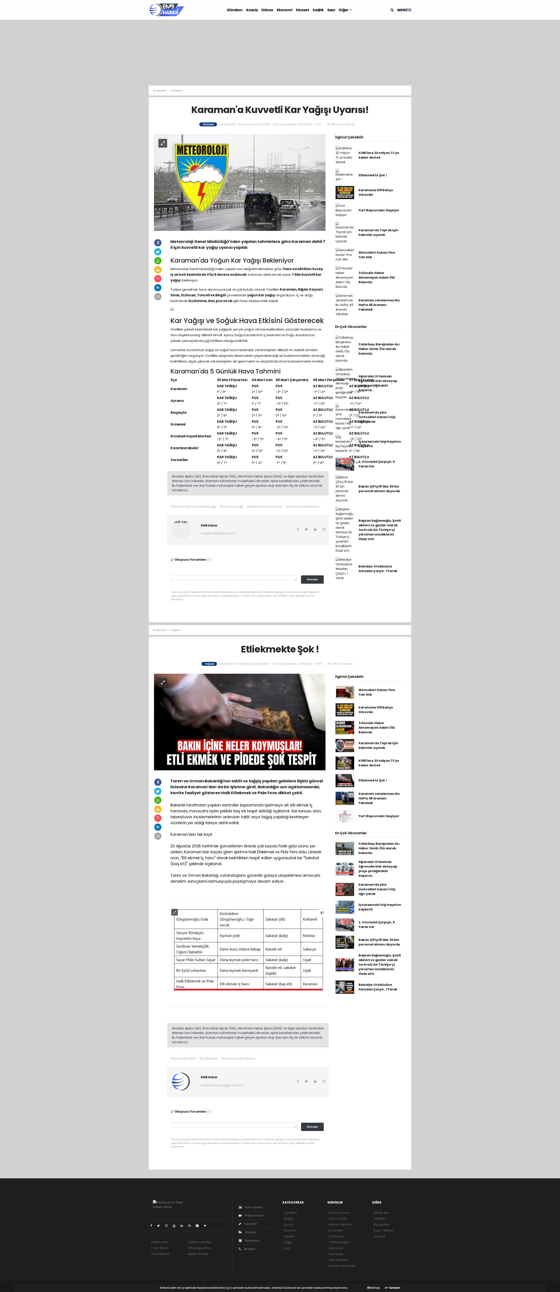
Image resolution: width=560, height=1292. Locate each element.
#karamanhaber (183, 1058)
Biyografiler (381, 1224)
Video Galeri (254, 1215)
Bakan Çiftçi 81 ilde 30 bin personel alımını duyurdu (379, 488)
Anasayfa (160, 90)
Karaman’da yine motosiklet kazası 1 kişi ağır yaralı (377, 417)
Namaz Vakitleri (340, 1224)
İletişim (249, 1249)
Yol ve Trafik (338, 1218)
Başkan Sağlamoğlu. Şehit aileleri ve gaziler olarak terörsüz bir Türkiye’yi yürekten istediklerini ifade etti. (380, 529)
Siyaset (302, 9)
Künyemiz (252, 1240)
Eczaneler (336, 1230)
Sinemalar (336, 1248)
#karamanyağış (231, 506)
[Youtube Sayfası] (176, 1225)
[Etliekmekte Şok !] (240, 722)
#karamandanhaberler (238, 1058)
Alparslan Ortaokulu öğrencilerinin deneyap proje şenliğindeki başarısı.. (378, 383)
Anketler (379, 1218)
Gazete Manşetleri (342, 1266)
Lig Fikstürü (337, 1236)
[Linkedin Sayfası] (183, 1225)
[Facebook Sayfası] (153, 1225)
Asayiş (252, 9)
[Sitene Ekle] (207, 1225)
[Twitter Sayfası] (160, 1225)
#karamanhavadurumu (265, 506)
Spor (331, 9)
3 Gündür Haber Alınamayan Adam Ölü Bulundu (377, 277)
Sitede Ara (380, 1213)
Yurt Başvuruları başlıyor (379, 210)
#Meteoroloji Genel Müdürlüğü (193, 506)
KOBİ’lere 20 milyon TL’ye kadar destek (379, 155)
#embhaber (208, 1058)
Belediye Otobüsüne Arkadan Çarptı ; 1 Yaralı (378, 568)
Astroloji (379, 1236)
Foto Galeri (253, 1207)
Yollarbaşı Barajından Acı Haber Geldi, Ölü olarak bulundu (379, 349)
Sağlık (318, 9)
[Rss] (191, 1225)
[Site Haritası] (199, 1225)
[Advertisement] (280, 52)
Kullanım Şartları (200, 1242)
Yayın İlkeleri (160, 1248)
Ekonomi (284, 9)
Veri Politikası (160, 1254)
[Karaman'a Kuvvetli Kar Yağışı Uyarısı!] (240, 182)
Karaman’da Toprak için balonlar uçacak (378, 232)
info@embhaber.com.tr (218, 533)
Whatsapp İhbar (200, 1248)
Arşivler (250, 1232)
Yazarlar (250, 1224)
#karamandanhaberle (302, 506)
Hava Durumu (339, 1213)
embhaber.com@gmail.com (222, 1085)
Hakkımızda (159, 1242)
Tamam (393, 1288)
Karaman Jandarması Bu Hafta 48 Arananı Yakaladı (379, 305)
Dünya (267, 9)
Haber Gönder (198, 1254)
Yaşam (175, 630)
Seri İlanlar (336, 1254)
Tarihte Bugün (339, 1242)
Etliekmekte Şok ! (373, 175)
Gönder (312, 579)
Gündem (235, 9)
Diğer (344, 9)
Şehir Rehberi (338, 1260)
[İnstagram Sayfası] (168, 1225)
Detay (375, 1288)
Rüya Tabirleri (383, 1230)
